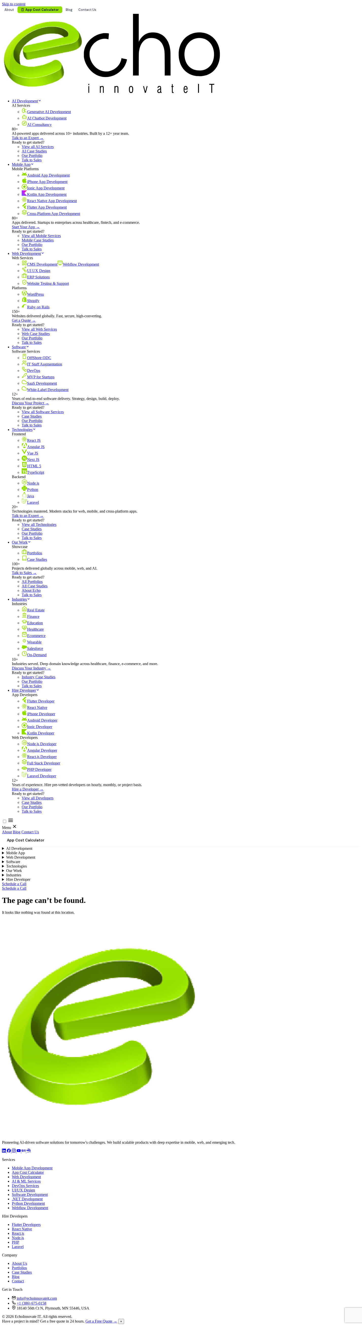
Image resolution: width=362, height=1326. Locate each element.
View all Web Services (39, 329)
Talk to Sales (32, 160)
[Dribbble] (29, 1151)
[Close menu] (14, 827)
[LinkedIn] (4, 1151)
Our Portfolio (32, 155)
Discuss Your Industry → (31, 668)
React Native (22, 1229)
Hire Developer (24, 690)
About (9, 10)
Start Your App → (26, 227)
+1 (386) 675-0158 (31, 1303)
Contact (18, 1281)
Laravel (18, 1247)
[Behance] (24, 1151)
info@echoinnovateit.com (37, 1298)
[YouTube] (19, 1151)
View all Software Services (43, 412)
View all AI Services (38, 147)
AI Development (25, 101)
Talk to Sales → (24, 573)
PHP (15, 1242)
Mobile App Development (32, 1168)
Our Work (20, 542)
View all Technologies (39, 524)
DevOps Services (25, 1186)
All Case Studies (35, 586)
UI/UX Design (23, 1190)
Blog (69, 10)
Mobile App (21, 164)
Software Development (30, 1194)
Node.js (18, 1238)
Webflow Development (30, 1208)
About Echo (31, 590)
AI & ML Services (26, 1181)
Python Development (28, 1203)
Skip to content (13, 4)
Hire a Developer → (28, 789)
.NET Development (27, 1199)
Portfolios (19, 1268)
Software (19, 347)
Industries (19, 599)
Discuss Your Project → (30, 403)
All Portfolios (32, 581)
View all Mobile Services (41, 236)
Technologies (22, 429)
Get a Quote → (24, 320)
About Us (19, 1263)
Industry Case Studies (38, 677)
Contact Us (87, 10)
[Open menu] (10, 822)
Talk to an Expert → (28, 138)
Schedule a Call (14, 884)
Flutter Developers (26, 1224)
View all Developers (37, 798)
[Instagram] (14, 1151)
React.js (18, 1233)
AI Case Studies (34, 151)
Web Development (26, 253)
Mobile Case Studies (38, 240)
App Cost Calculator (42, 10)
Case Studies (32, 416)
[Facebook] (9, 1151)
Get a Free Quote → (101, 1321)
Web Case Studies (36, 334)
